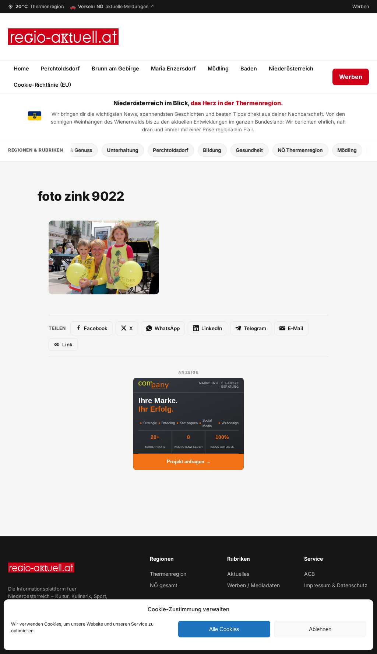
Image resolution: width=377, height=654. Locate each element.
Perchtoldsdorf (60, 68)
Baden (248, 68)
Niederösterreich (291, 68)
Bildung (202, 150)
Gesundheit (239, 150)
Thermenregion (168, 574)
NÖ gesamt (163, 585)
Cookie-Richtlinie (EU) (42, 85)
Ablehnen (320, 629)
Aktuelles (238, 574)
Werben (360, 6)
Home (21, 68)
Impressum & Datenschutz (335, 585)
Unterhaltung (112, 150)
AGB (309, 574)
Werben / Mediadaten (253, 585)
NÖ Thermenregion (289, 150)
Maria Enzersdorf (173, 68)
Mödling (218, 68)
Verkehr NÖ (112, 7)
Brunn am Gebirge (115, 68)
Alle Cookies (224, 629)
